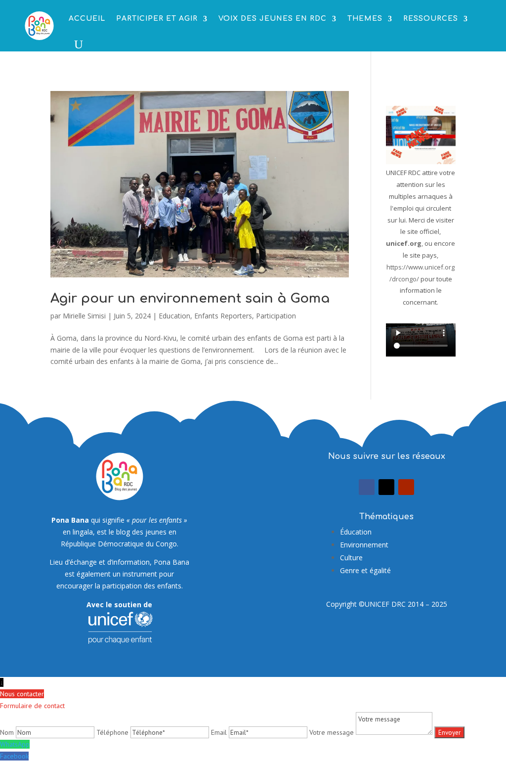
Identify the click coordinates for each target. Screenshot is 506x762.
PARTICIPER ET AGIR (157, 18)
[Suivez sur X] (386, 487)
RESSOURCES (430, 18)
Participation (276, 315)
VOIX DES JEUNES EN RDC (272, 18)
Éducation (356, 532)
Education (174, 315)
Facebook (14, 756)
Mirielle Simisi (84, 315)
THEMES (364, 18)
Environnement (364, 544)
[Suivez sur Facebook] (367, 487)
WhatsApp (15, 744)
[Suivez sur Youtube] (406, 487)
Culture (351, 557)
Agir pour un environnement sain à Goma (190, 298)
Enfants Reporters (223, 315)
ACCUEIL (87, 18)
